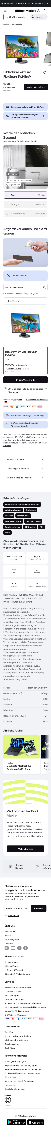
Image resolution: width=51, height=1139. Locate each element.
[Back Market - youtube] (13, 948)
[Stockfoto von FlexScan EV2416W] (22, 49)
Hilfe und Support (12, 966)
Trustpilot (9, 943)
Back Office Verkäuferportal (17, 1011)
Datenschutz (10, 1077)
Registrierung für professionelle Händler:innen (25, 1007)
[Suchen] (33, 17)
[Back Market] (25, 11)
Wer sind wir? (10, 931)
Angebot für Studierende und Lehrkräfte (23, 1003)
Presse (8, 935)
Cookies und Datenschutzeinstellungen (22, 1073)
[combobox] (25, 287)
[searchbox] (41, 17)
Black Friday (10, 1048)
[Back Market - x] (25, 948)
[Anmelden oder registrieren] (38, 10)
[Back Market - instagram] (7, 948)
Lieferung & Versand (14, 970)
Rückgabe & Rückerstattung (17, 974)
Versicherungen (12, 995)
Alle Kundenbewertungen (16, 1040)
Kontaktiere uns (12, 962)
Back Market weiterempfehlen (18, 987)
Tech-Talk (9, 1032)
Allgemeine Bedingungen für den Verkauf (23, 1069)
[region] (25, 755)
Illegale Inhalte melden (15, 1089)
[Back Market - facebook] (19, 948)
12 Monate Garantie (13, 991)
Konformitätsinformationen (37, 399)
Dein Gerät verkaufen (14, 999)
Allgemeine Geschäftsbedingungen (21, 1065)
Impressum (10, 1085)
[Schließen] (47, 3)
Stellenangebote (12, 939)
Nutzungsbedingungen (15, 1061)
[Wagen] (45, 10)
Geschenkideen (12, 1044)
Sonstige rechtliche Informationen (20, 1081)
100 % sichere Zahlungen (16, 1015)
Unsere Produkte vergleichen (18, 1036)
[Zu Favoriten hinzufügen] (45, 72)
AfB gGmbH (17, 399)
